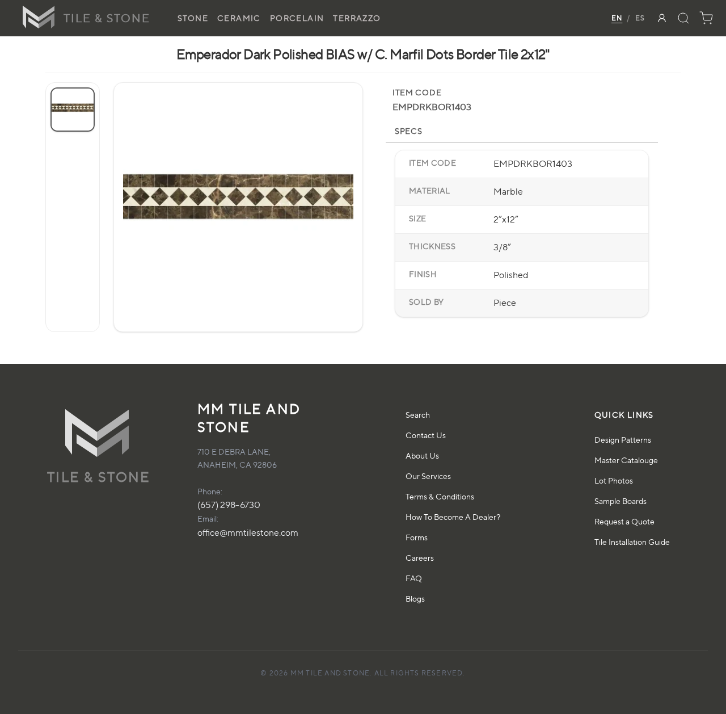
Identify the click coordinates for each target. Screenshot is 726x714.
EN (616, 18)
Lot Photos (613, 480)
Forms (417, 537)
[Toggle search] (683, 18)
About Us (422, 455)
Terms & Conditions (440, 496)
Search (418, 414)
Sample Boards (620, 501)
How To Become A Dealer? (453, 517)
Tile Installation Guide (632, 542)
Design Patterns (622, 439)
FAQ (414, 578)
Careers (420, 557)
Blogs (415, 598)
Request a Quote (624, 521)
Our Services (428, 476)
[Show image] (72, 109)
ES (640, 18)
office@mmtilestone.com (247, 532)
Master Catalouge (626, 460)
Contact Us (426, 435)
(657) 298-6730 (228, 504)
